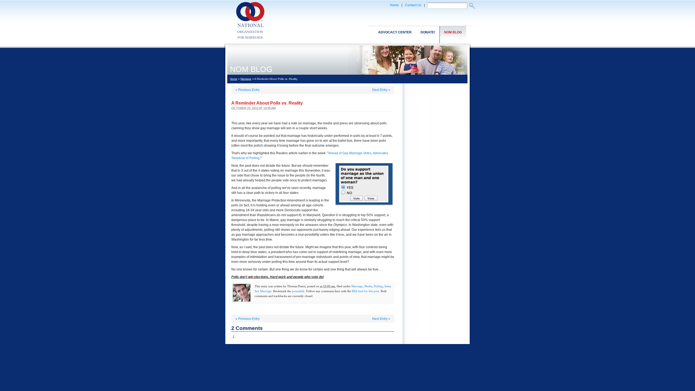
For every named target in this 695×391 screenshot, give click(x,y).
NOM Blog (453, 32)
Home (394, 5)
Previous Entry (247, 90)
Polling (378, 286)
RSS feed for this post (365, 291)
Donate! (428, 32)
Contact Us (413, 5)
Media (368, 286)
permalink (298, 291)
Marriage (246, 78)
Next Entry (381, 90)
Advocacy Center (395, 32)
